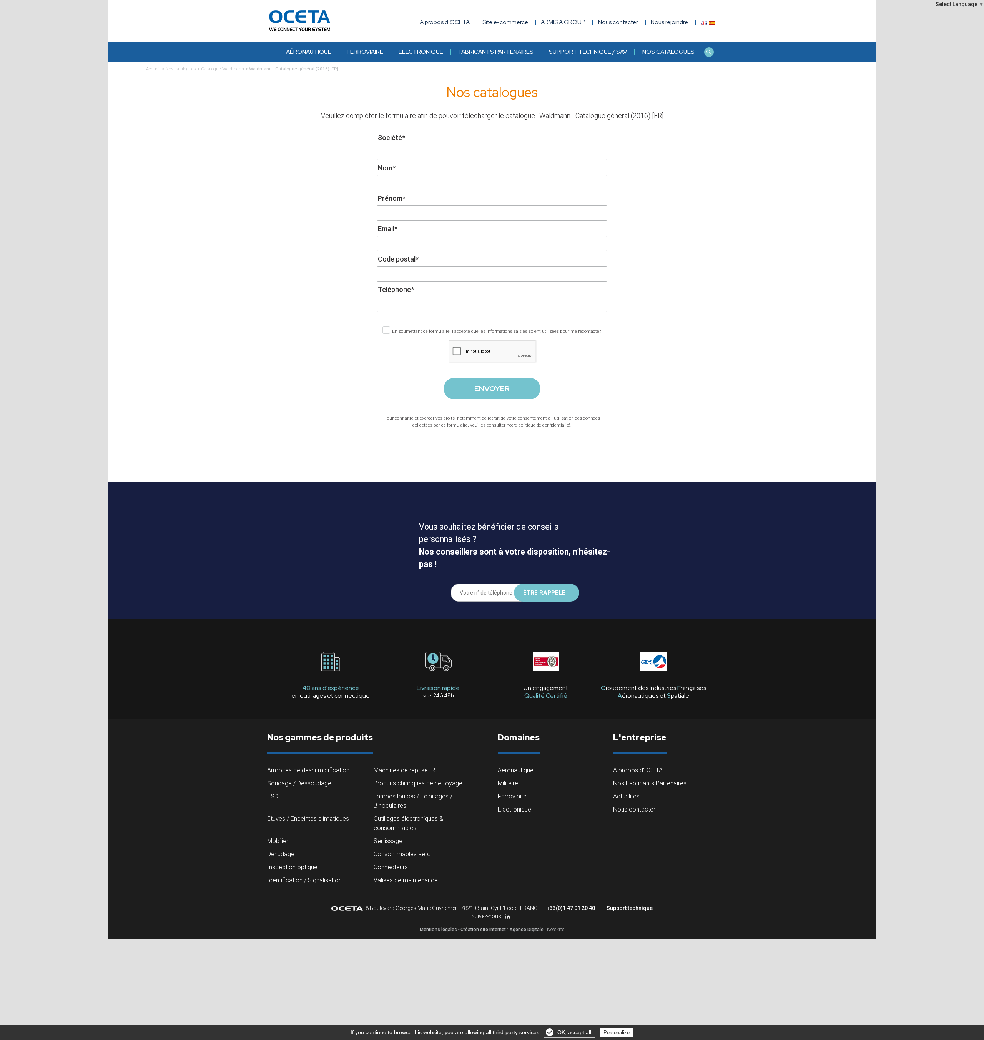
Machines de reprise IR (404, 770)
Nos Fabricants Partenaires (649, 783)
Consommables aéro (402, 854)
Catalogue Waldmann (222, 69)
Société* (391, 137)
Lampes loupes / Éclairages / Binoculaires (413, 801)
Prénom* (392, 198)
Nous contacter (634, 809)
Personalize (616, 1032)
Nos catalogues (668, 52)
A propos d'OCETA (638, 770)
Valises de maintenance (406, 880)
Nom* (387, 168)
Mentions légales (438, 929)
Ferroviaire (365, 52)
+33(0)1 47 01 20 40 (571, 908)
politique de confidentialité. (545, 425)
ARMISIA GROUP (563, 22)
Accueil (153, 69)
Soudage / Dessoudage (299, 783)
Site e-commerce (505, 22)
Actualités (626, 796)
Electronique (421, 52)
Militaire (508, 783)
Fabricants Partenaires (496, 52)
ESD (272, 796)
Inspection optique (292, 867)
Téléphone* (396, 289)
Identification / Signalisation (304, 880)
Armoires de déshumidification (308, 770)
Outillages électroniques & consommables (408, 823)
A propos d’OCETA (445, 22)
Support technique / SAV (588, 52)
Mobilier (277, 841)
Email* (387, 229)
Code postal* (398, 259)
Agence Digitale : (528, 929)
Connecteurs (391, 867)
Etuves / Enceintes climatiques (308, 818)
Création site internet (483, 929)
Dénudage (280, 854)
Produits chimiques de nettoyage (418, 783)
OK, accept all (574, 1032)
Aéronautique (308, 52)
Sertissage (388, 841)
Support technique (630, 908)
